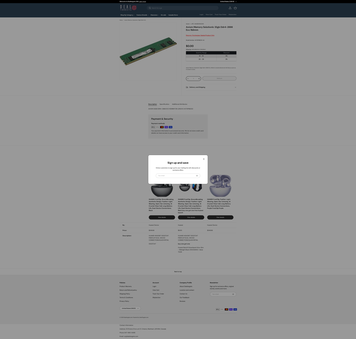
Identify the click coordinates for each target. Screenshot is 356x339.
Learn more (142, 1)
